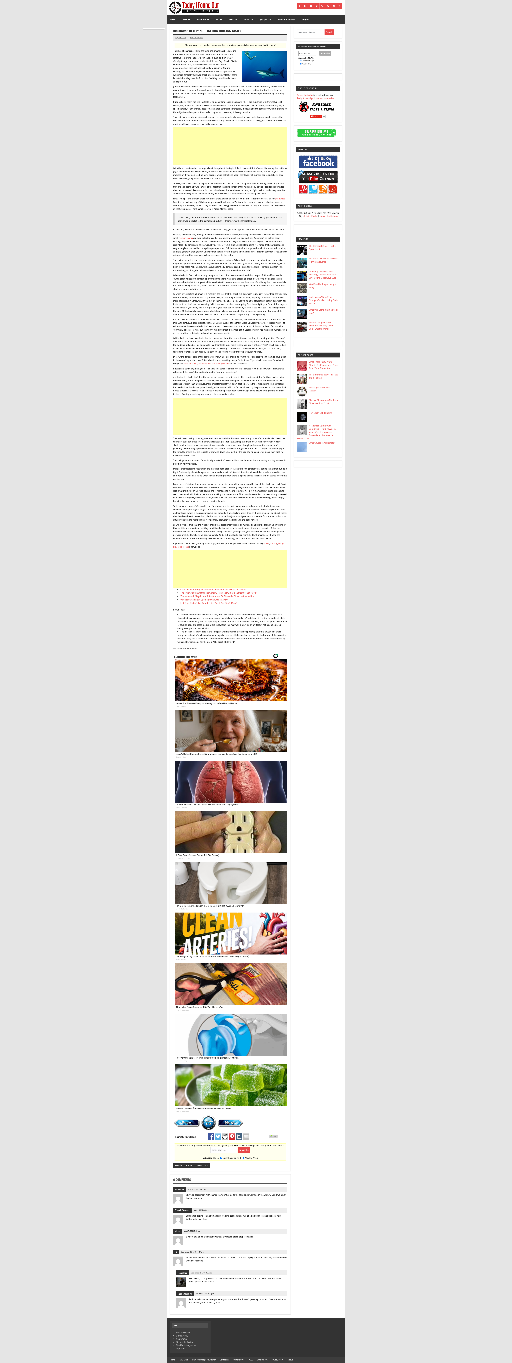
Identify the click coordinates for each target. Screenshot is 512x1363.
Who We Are (262, 1360)
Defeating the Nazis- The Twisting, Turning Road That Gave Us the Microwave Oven (322, 274)
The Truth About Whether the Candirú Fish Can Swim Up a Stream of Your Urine (218, 593)
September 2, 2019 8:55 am (201, 1273)
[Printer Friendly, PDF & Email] (273, 1137)
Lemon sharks (186, 238)
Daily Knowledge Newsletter (204, 1360)
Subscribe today (305, 95)
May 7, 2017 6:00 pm (201, 1210)
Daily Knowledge (231, 1158)
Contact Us (224, 1360)
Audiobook (332, 216)
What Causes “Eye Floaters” (322, 443)
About (290, 1360)
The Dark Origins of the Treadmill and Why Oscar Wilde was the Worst (321, 325)
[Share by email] (246, 1136)
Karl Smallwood (196, 38)
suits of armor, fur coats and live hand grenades (207, 363)
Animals (178, 1165)
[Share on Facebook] (211, 1136)
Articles (233, 19)
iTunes (266, 543)
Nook (322, 216)
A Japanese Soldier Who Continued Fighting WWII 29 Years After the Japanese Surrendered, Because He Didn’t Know (316, 432)
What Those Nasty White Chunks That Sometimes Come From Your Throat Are (323, 365)
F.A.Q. (250, 1360)
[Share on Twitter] (218, 1136)
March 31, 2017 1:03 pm (197, 1189)
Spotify (273, 543)
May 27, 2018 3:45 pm (192, 1231)
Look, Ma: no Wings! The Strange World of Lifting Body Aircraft (323, 300)
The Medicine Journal (186, 1345)
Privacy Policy (277, 1360)
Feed (187, 547)
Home (172, 19)
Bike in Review (183, 1332)
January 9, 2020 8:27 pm (205, 1294)
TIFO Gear (183, 1360)
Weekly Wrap (251, 1158)
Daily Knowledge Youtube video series (315, 98)
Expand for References (186, 648)
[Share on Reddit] (225, 1136)
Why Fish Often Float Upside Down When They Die (204, 599)
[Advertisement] (230, 146)
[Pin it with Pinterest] (232, 1136)
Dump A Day (182, 1335)
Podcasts (248, 19)
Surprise (185, 19)
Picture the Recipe (184, 1342)
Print (306, 216)
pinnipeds (280, 198)
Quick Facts (265, 19)
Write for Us (203, 19)
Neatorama (181, 1339)
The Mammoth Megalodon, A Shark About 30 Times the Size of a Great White (217, 596)
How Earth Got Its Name (320, 413)
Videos (219, 19)
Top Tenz (180, 1348)
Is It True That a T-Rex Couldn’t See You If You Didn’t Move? (208, 603)
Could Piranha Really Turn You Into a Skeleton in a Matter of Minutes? (213, 589)
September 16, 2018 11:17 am (192, 1252)
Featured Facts (202, 1165)
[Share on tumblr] (239, 1136)
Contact (306, 19)
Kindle (314, 216)
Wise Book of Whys (286, 19)
